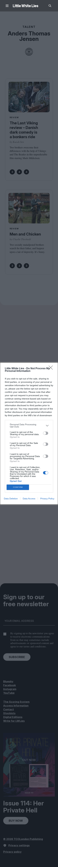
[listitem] (29, 425)
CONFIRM (18, 487)
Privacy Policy (47, 498)
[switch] (45, 433)
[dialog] (29, 433)
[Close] (52, 369)
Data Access (29, 498)
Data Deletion (11, 498)
